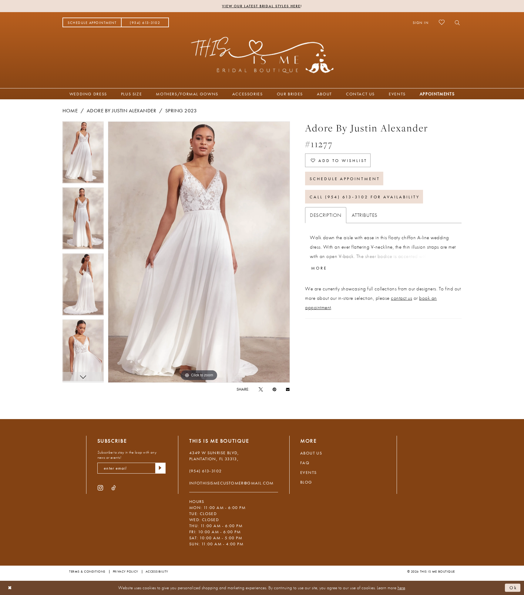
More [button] (319, 268)
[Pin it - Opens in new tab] (274, 389)
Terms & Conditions (87, 571)
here (401, 588)
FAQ (304, 462)
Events (308, 472)
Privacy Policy (125, 571)
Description (325, 215)
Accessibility (157, 571)
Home (70, 110)
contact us (401, 298)
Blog (306, 482)
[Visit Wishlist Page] (442, 22)
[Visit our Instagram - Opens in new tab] (100, 487)
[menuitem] (92, 22)
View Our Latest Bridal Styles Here (261, 6)
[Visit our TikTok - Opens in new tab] (113, 487)
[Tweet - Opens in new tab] (260, 389)
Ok (513, 588)
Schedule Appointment (345, 178)
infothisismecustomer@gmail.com (231, 483)
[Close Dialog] (10, 588)
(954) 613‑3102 (205, 471)
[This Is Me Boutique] (262, 55)
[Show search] (456, 22)
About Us (311, 453)
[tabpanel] (83, 154)
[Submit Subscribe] (160, 468)
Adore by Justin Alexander (121, 110)
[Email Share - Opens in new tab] (288, 389)
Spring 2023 (181, 110)
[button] (421, 22)
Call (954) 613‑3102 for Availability (364, 197)
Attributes (365, 215)
